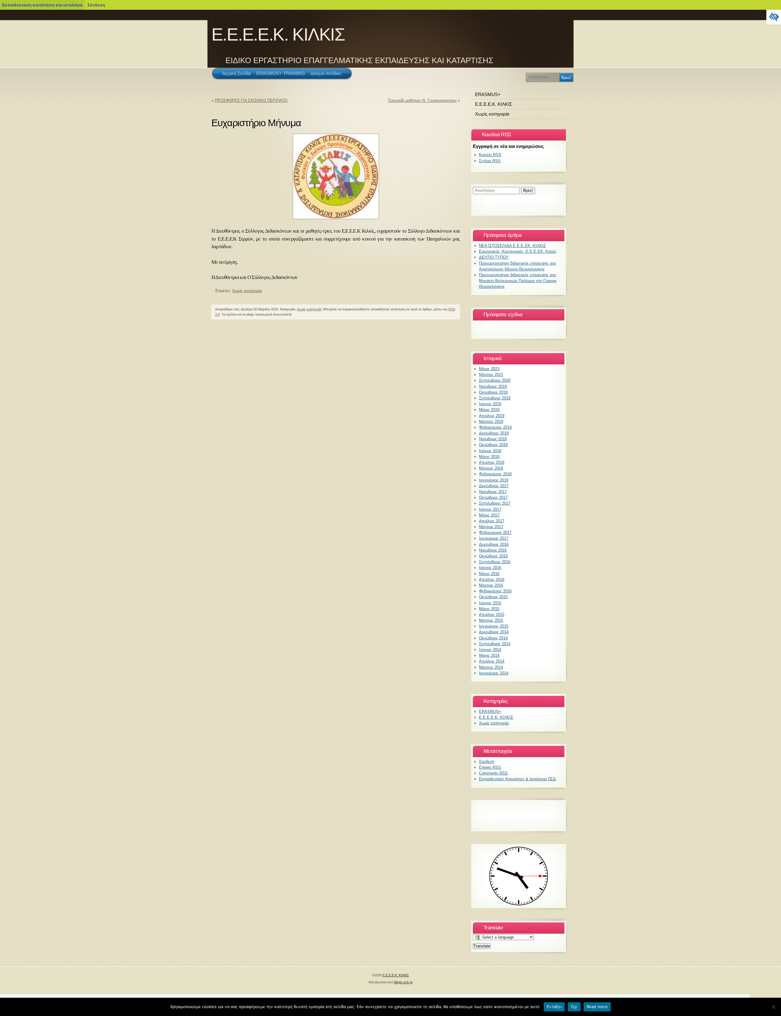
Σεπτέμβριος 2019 (494, 398)
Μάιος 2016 (489, 573)
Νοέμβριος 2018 (493, 439)
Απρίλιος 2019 (491, 415)
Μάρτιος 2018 (491, 468)
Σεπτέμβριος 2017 (494, 503)
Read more (597, 1006)
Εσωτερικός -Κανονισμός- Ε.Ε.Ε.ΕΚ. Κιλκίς (517, 251)
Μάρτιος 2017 (491, 526)
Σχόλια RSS (490, 161)
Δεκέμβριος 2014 (494, 632)
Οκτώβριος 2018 (493, 444)
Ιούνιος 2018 (490, 451)
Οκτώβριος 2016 (493, 556)
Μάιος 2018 (489, 456)
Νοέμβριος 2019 (493, 386)
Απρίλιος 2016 (491, 579)
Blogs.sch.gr (403, 982)
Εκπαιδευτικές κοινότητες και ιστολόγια (42, 4)
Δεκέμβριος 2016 (494, 544)
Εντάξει (554, 1006)
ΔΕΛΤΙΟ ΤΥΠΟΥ (494, 257)
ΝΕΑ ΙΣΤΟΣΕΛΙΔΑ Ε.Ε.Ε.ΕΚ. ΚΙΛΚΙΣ (512, 245)
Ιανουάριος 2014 (493, 673)
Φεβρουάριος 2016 (495, 591)
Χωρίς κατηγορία (247, 290)
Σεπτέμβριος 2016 (494, 562)
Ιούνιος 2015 (490, 603)
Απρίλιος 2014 (491, 661)
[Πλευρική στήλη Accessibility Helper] (773, 17)
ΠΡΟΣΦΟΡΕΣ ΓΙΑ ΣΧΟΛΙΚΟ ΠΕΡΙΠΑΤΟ (251, 100)
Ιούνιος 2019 (490, 404)
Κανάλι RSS (490, 154)
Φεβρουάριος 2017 (495, 532)
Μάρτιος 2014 (491, 667)
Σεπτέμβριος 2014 (494, 644)
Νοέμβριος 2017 (493, 491)
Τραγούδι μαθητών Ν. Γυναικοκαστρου (422, 100)
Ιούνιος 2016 (490, 567)
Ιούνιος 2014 (490, 649)
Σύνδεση (96, 4)
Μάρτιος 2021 (491, 374)
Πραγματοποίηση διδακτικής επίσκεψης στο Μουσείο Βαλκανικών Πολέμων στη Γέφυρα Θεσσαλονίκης (517, 281)
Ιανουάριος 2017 (493, 538)
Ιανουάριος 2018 (493, 480)
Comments (493, 773)
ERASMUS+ (488, 94)
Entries (490, 767)
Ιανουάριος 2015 (493, 626)
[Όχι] (773, 1007)
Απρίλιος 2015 (491, 614)
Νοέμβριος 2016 (493, 550)
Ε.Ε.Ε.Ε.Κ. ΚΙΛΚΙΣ (278, 34)
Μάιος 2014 (489, 655)
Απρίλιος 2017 (491, 521)
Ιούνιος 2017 (490, 509)
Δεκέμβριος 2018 (494, 433)
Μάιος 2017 (489, 515)
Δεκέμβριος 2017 (494, 486)
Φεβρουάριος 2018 (495, 474)
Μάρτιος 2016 (491, 585)
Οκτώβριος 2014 (493, 638)
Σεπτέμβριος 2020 (494, 380)
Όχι (574, 1006)
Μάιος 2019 (489, 409)
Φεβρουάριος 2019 (495, 427)
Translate (481, 946)
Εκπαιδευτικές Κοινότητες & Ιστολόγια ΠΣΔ (517, 779)
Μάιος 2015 (489, 608)
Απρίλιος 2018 (491, 462)
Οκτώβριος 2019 (493, 392)
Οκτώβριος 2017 (493, 497)
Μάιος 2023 (489, 369)
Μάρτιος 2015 (491, 620)
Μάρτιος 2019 (491, 421)
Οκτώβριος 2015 (493, 597)
